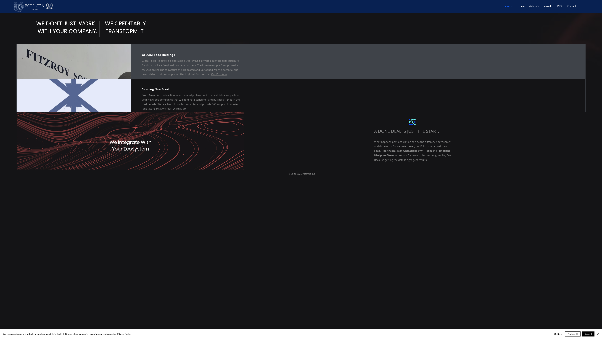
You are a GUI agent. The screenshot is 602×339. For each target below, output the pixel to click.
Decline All (573, 334)
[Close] (598, 333)
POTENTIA (34, 6)
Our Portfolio (219, 74)
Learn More (180, 108)
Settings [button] (558, 334)
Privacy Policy (124, 334)
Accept (588, 334)
